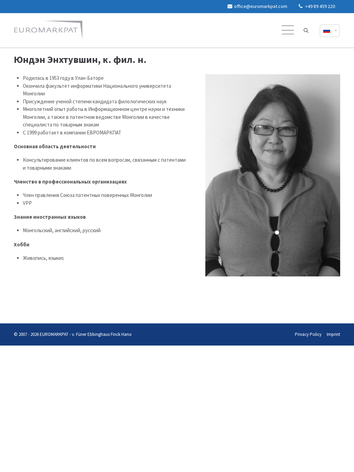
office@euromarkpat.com (260, 6)
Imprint (333, 334)
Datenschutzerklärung (19, 310)
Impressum (44, 310)
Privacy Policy (308, 334)
